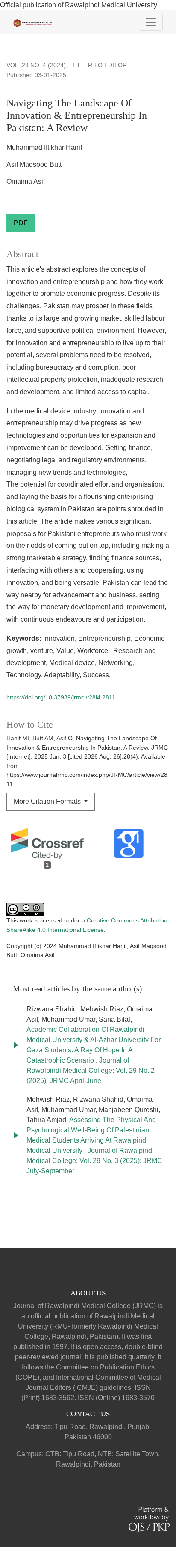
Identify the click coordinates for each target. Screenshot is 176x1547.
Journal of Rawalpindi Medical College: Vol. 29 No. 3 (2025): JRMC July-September (94, 1161)
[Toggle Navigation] (151, 22)
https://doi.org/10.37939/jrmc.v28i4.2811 (60, 697)
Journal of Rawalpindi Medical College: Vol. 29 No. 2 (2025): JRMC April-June (90, 1070)
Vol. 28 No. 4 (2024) (36, 65)
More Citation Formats (48, 801)
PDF (21, 222)
